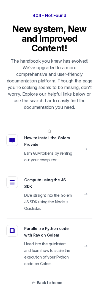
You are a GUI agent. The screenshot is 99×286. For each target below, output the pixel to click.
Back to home (49, 282)
